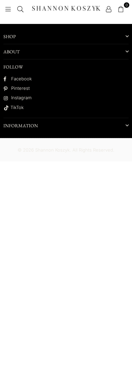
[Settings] (109, 8)
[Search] (20, 8)
